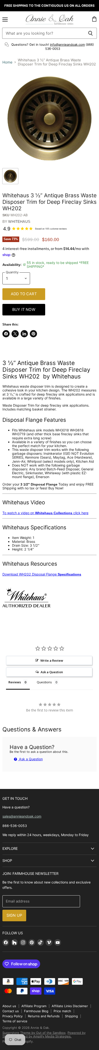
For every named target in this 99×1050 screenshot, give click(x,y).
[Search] (90, 33)
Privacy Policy (12, 1016)
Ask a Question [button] (52, 672)
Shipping (71, 1016)
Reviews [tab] (14, 682)
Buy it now (23, 309)
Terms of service (14, 1021)
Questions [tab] (44, 682)
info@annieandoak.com (67, 44)
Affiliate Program (33, 1006)
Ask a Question (30, 759)
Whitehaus (19, 221)
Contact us (10, 1011)
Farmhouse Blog (36, 1011)
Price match (62, 1011)
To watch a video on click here (45, 513)
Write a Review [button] (51, 660)
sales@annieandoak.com (21, 816)
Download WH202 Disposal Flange (41, 574)
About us (9, 1006)
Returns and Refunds (44, 1016)
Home (7, 62)
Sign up (14, 915)
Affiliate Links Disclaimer (70, 1006)
